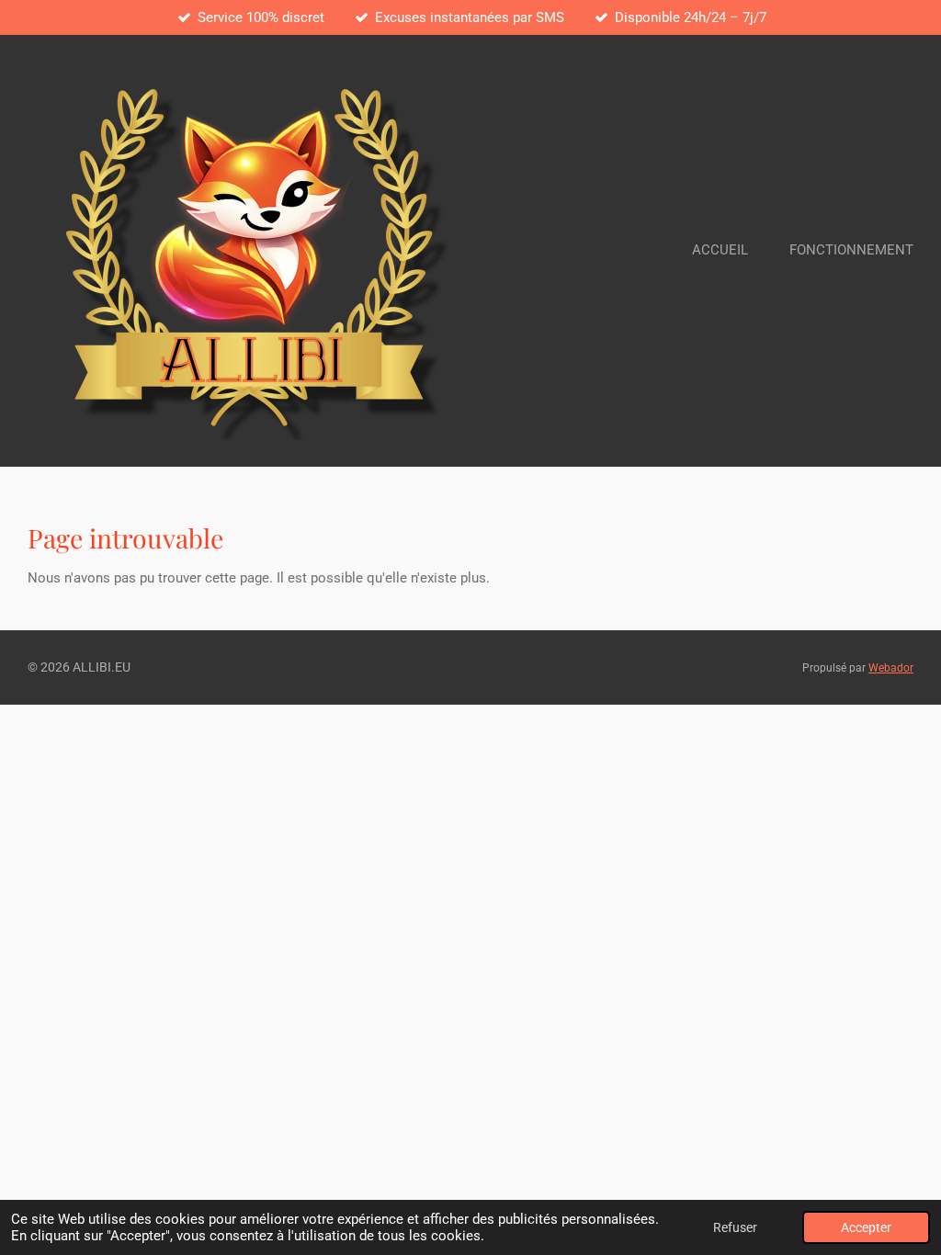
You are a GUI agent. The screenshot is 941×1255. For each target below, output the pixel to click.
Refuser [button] (735, 1227)
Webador (890, 667)
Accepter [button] (866, 1227)
